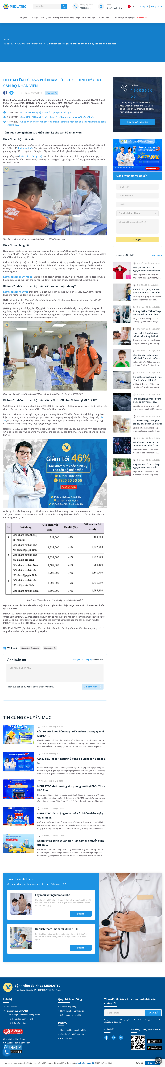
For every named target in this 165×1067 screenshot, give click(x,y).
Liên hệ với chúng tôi (137, 122)
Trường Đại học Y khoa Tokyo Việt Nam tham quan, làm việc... (147, 314)
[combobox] (137, 213)
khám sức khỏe (25, 148)
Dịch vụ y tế (46, 17)
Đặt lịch (80, 913)
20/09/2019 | (50, 117)
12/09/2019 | (39, 112)
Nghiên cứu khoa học (85, 17)
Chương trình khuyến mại (29, 43)
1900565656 (12, 1006)
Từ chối (139, 1063)
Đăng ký (144, 6)
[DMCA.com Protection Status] (13, 1048)
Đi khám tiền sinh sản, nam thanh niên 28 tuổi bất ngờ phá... (146, 445)
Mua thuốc (141, 17)
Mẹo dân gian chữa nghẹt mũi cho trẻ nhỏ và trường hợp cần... (146, 358)
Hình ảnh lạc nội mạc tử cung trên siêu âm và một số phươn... (147, 401)
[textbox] (137, 213)
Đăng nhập (156, 6)
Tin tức (100, 17)
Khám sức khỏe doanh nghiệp (17, 276)
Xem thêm (157, 255)
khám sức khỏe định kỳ (30, 156)
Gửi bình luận (90, 686)
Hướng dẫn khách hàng (63, 17)
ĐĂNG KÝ (153, 1012)
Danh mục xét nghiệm (125, 17)
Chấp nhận (152, 1063)
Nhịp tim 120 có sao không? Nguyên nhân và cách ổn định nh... (146, 467)
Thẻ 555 (109, 17)
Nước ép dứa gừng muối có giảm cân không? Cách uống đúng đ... (146, 292)
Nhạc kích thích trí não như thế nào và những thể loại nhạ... (146, 336)
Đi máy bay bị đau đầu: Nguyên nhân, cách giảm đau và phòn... (147, 270)
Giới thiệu (34, 17)
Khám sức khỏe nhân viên (15, 291)
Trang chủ (8, 43)
